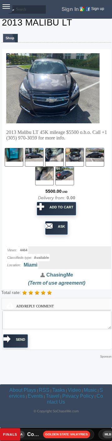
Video (74, 390)
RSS (44, 390)
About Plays (22, 390)
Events (35, 396)
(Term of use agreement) (56, 283)
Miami (30, 265)
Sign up (97, 9)
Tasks (58, 390)
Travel (52, 396)
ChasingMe (59, 274)
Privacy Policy (78, 396)
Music (90, 390)
